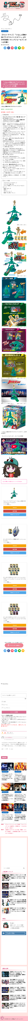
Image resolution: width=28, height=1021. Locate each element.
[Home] (14, 6)
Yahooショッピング (14, 514)
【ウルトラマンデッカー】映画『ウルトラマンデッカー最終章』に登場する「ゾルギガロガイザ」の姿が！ (16, 826)
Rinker (8, 503)
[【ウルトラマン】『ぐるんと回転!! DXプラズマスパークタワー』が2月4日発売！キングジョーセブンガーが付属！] (15, 47)
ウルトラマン (5, 683)
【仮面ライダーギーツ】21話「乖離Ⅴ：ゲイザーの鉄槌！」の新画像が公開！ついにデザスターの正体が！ (16, 831)
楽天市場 (15, 511)
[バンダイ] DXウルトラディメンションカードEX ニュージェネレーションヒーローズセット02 (14, 618)
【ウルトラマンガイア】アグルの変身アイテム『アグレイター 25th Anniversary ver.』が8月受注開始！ (7, 776)
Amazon (15, 507)
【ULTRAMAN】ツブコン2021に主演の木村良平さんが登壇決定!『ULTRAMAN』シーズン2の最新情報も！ (7, 797)
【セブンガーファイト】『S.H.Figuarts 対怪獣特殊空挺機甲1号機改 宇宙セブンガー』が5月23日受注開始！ (20, 817)
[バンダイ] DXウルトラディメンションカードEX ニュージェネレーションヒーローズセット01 (14, 579)
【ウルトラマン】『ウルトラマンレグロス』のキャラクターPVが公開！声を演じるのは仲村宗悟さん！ (7, 817)
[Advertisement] (14, 65)
